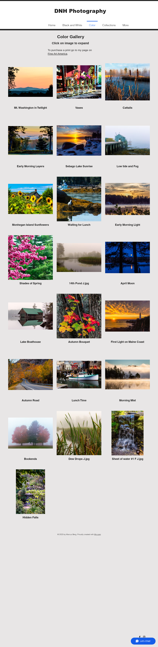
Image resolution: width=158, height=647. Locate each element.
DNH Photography (80, 11)
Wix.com (97, 534)
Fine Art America (57, 53)
